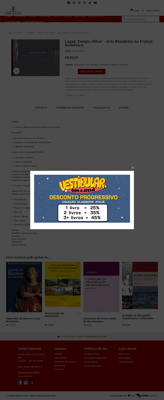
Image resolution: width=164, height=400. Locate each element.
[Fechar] (132, 167)
